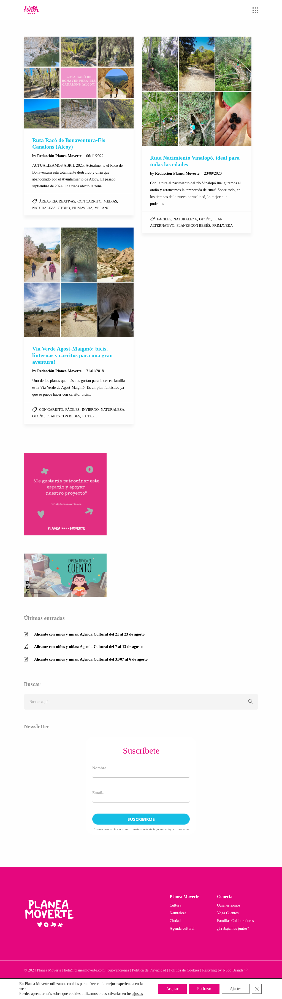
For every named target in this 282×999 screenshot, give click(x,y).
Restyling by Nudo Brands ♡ (225, 970)
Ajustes (235, 989)
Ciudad (175, 921)
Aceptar (172, 989)
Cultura (175, 905)
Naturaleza (44, 208)
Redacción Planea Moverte (60, 156)
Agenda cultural (182, 928)
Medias (110, 201)
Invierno (90, 409)
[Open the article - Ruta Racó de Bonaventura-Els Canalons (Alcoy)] (79, 82)
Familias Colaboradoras (235, 921)
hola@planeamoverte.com (84, 970)
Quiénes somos (228, 905)
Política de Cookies (184, 970)
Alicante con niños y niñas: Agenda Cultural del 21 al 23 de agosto (89, 634)
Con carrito (89, 201)
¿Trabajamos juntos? (233, 928)
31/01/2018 (95, 371)
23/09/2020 (213, 173)
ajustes (137, 994)
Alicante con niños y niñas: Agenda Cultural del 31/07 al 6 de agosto (91, 659)
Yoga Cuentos (227, 913)
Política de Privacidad (149, 970)
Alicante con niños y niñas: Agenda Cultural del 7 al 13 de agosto (88, 647)
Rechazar (204, 989)
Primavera (82, 208)
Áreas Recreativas (57, 201)
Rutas (88, 416)
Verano (102, 208)
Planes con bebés (193, 225)
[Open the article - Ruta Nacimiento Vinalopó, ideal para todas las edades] (196, 91)
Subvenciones (118, 970)
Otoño (64, 208)
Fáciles (164, 219)
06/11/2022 (95, 156)
